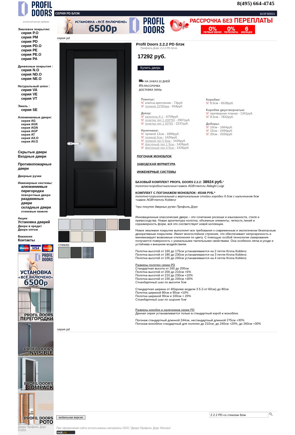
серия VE (29, 94)
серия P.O (29, 33)
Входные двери (32, 156)
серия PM (29, 37)
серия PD (29, 42)
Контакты (26, 240)
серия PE (29, 50)
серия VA (29, 90)
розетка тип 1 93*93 (159, 123)
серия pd (63, 38)
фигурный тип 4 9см (160, 147)
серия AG (28, 120)
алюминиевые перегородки (34, 189)
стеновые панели (34, 211)
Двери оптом (28, 229)
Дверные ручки (29, 176)
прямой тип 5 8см (158, 140)
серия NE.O (31, 79)
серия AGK (29, 124)
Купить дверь (150, 68)
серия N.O (30, 70)
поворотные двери (36, 195)
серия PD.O (31, 46)
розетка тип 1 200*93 (160, 120)
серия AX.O (29, 138)
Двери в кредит (30, 226)
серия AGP (29, 131)
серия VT (29, 98)
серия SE (29, 110)
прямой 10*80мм (157, 106)
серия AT (28, 134)
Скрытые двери (32, 152)
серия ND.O (31, 74)
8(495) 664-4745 (255, 3)
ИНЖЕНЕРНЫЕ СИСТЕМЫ (156, 172)
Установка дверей (34, 222)
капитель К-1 (154, 116)
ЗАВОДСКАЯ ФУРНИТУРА (156, 164)
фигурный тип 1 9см (160, 144)
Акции (22, 218)
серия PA (29, 59)
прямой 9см (154, 137)
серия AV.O (29, 141)
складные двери (36, 207)
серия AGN (29, 127)
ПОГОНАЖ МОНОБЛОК (154, 156)
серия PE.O (31, 54)
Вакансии (25, 236)
